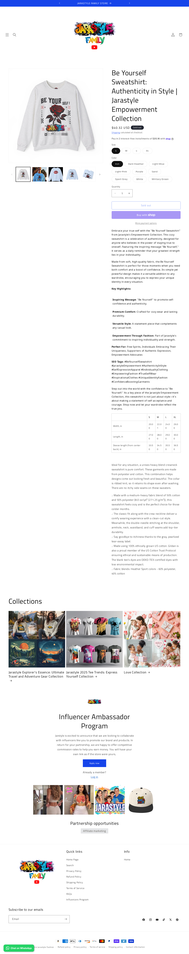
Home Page (72, 859)
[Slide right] (100, 174)
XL (149, 151)
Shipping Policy (74, 882)
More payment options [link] (146, 223)
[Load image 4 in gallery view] (72, 174)
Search (70, 865)
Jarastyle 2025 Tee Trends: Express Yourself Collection (91, 674)
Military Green (162, 179)
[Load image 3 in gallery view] (55, 174)
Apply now (94, 763)
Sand (156, 172)
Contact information (135, 947)
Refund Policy (73, 876)
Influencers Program (77, 899)
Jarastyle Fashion (46, 947)
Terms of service (97, 947)
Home (127, 859)
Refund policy (64, 947)
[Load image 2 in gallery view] (39, 174)
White (141, 179)
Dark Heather (137, 164)
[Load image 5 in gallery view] (88, 174)
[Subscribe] (66, 919)
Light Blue (160, 164)
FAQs (69, 894)
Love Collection (135, 672)
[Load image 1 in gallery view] (23, 174)
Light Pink (123, 172)
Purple (141, 172)
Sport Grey (123, 179)
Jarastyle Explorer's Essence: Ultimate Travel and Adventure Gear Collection (36, 674)
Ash (119, 164)
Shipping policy (116, 947)
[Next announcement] (129, 3)
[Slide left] (12, 174)
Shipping (116, 132)
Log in (94, 777)
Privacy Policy (74, 871)
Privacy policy (80, 947)
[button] (7, 35)
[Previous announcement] (59, 3)
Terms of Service (75, 888)
